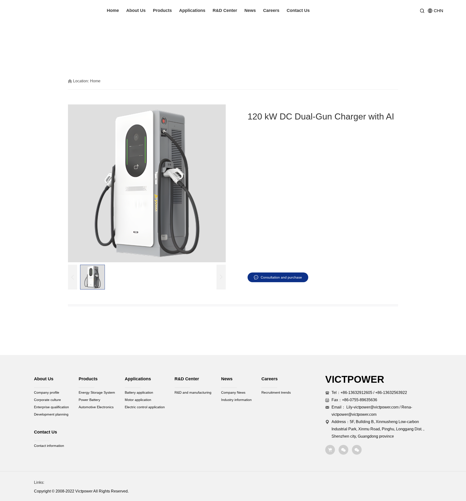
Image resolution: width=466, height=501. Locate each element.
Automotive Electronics (96, 407)
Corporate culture (47, 400)
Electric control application (145, 407)
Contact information (49, 446)
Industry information (236, 400)
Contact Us (298, 10)
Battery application (139, 392)
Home (113, 10)
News (250, 10)
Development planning (51, 414)
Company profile (46, 392)
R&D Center (225, 10)
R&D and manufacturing (193, 392)
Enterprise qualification (51, 407)
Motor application (138, 400)
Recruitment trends (276, 392)
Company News (233, 392)
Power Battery (89, 400)
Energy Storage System (97, 392)
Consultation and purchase (281, 277)
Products (162, 10)
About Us (136, 10)
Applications (192, 10)
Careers (271, 10)
